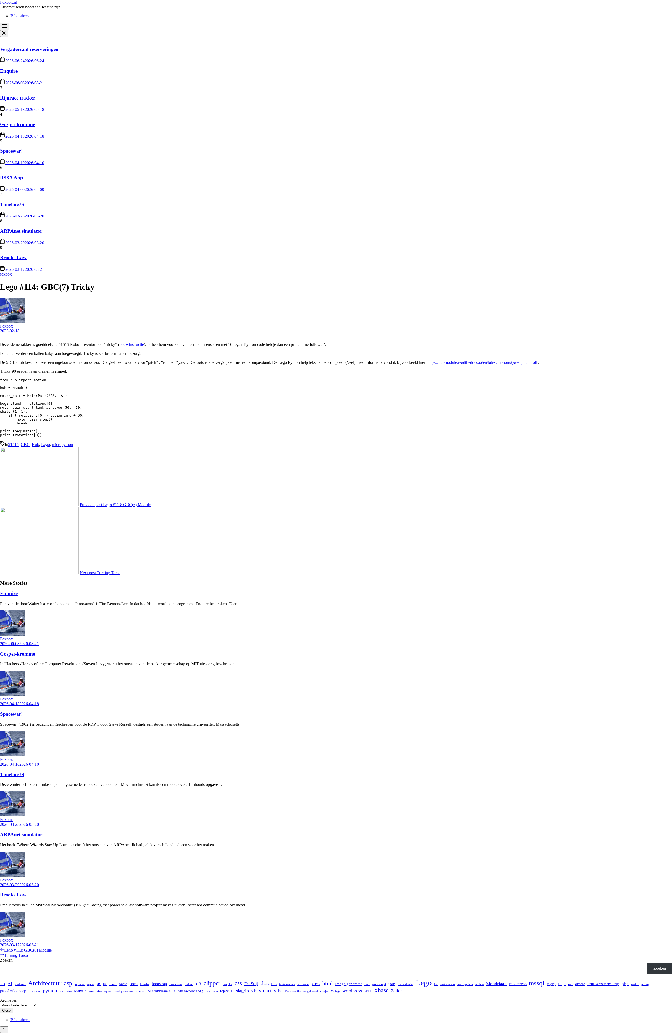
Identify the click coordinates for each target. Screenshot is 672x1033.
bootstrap (159, 984)
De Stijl (251, 983)
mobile (479, 984)
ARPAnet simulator (21, 231)
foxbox (6, 274)
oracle (580, 984)
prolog (645, 984)
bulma (189, 984)
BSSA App (11, 177)
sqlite (107, 991)
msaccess (518, 983)
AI (10, 983)
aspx (102, 983)
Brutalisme (175, 984)
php (625, 983)
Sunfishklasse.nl (160, 991)
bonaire (144, 984)
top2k (224, 991)
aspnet (90, 984)
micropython (62, 444)
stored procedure (123, 991)
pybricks (35, 991)
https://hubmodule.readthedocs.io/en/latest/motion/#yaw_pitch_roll (482, 362)
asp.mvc (80, 984)
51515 (13, 444)
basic (123, 984)
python (50, 990)
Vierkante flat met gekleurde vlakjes (306, 991)
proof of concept (13, 990)
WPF (368, 991)
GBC (25, 444)
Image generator (348, 984)
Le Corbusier (405, 984)
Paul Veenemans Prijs (603, 984)
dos (265, 983)
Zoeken (6, 960)
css (238, 983)
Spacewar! (11, 151)
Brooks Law (13, 257)
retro (69, 991)
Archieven (8, 1000)
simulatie (95, 991)
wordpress (352, 990)
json (391, 984)
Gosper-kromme (17, 124)
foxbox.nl (303, 984)
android (20, 984)
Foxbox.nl (8, 2)
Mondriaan (496, 983)
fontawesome (287, 984)
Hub (35, 444)
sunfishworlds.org (188, 991)
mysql (551, 984)
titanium (212, 991)
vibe (278, 990)
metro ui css (447, 984)
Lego (45, 444)
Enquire (9, 71)
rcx (62, 991)
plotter (635, 984)
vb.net (265, 990)
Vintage (335, 991)
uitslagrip (240, 990)
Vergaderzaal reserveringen (29, 49)
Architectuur (44, 983)
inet (367, 984)
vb (253, 990)
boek (134, 984)
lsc (436, 984)
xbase (381, 990)
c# (198, 983)
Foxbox (6, 326)
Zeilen (397, 990)
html (327, 983)
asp (68, 983)
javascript (379, 984)
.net (2, 984)
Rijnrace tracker (17, 98)
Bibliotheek (20, 16)
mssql (536, 983)
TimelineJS (12, 204)
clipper (212, 983)
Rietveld (80, 991)
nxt (570, 984)
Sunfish (140, 991)
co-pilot (227, 984)
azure (113, 984)
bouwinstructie (131, 344)
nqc (562, 983)
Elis (274, 984)
